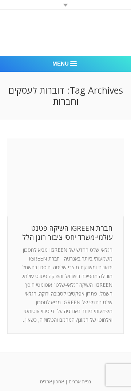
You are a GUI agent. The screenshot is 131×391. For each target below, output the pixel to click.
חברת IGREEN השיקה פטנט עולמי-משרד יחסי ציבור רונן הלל (67, 233)
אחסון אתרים (52, 382)
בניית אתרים (80, 382)
